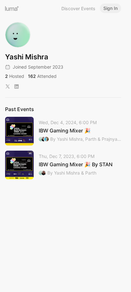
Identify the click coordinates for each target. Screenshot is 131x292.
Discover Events (78, 8)
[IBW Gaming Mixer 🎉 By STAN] (63, 165)
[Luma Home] (12, 8)
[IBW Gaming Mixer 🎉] (63, 131)
